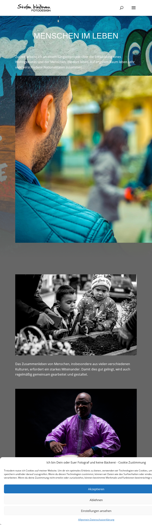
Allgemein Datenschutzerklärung (96, 519)
